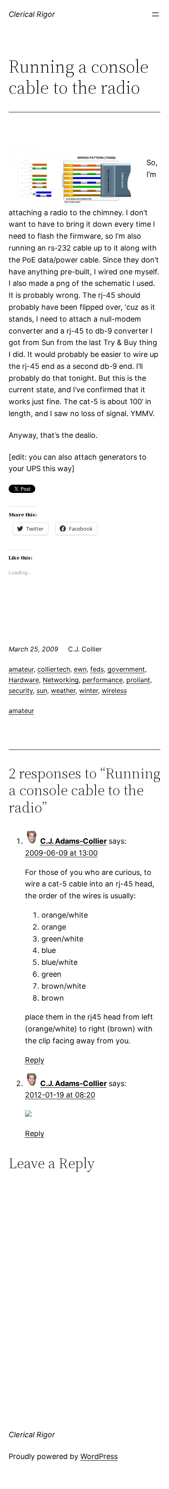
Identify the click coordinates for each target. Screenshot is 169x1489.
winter (88, 690)
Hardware (24, 680)
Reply (34, 1060)
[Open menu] (155, 14)
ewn (80, 669)
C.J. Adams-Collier (73, 841)
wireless (114, 690)
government (126, 669)
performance (102, 680)
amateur (21, 669)
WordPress (99, 1456)
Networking (61, 680)
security (21, 690)
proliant (138, 680)
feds (97, 669)
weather (63, 690)
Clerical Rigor (32, 14)
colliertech (53, 669)
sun (42, 690)
